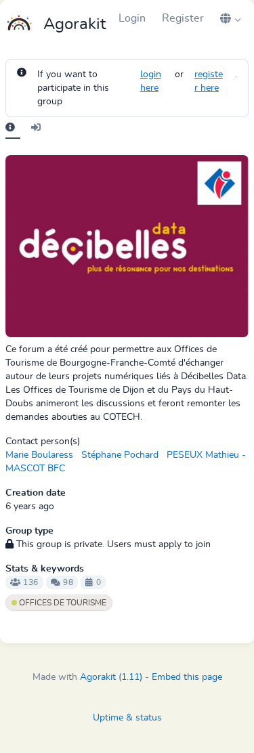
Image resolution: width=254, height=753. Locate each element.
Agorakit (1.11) (111, 677)
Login (132, 18)
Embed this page (187, 677)
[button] (230, 18)
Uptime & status (127, 718)
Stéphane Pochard (119, 455)
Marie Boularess (39, 455)
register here (208, 81)
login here (150, 81)
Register (183, 18)
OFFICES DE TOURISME (61, 603)
